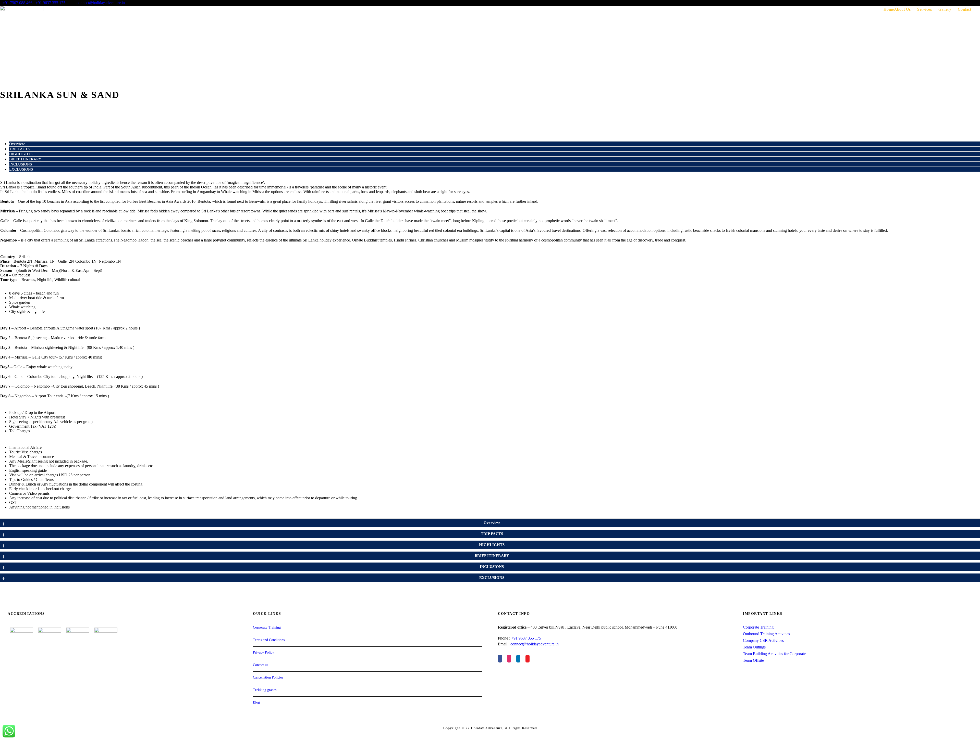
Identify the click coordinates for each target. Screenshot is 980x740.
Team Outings (754, 647)
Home (889, 9)
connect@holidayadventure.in (101, 3)
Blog (256, 702)
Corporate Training (267, 627)
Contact (964, 9)
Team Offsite (753, 660)
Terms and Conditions (269, 640)
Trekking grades (264, 690)
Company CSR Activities (763, 640)
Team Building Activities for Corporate (774, 654)
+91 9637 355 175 (50, 3)
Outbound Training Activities (766, 634)
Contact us (260, 665)
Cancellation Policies (268, 677)
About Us (902, 9)
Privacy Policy (263, 652)
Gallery (944, 9)
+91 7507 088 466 (18, 3)
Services (924, 9)
